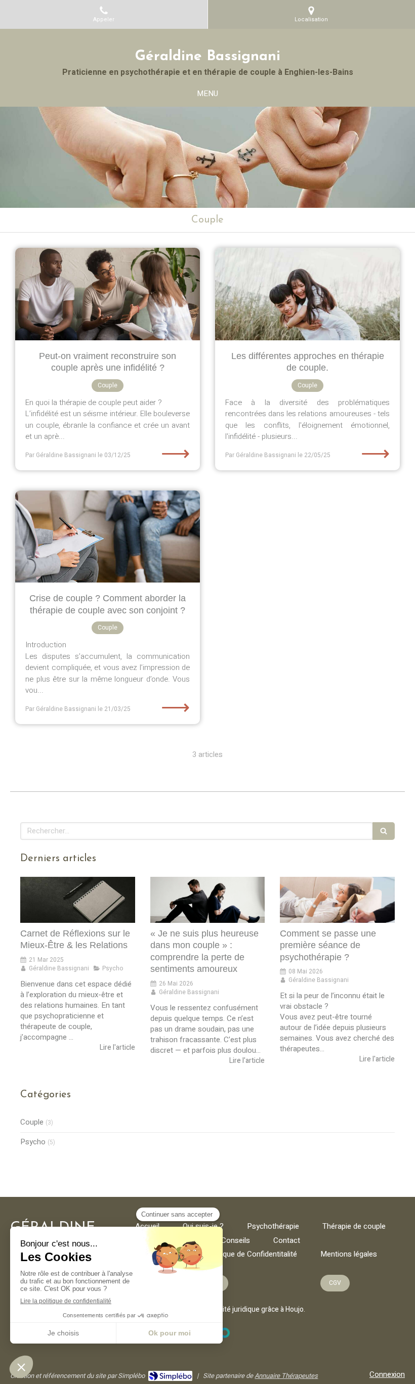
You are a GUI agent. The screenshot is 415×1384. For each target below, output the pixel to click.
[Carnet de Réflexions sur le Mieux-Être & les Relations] (77, 900)
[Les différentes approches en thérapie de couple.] (307, 294)
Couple (32, 1122)
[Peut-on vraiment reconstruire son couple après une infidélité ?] (107, 294)
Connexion (387, 1374)
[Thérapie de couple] (107, 536)
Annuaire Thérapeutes (286, 1375)
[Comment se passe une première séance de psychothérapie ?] (337, 900)
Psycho (33, 1142)
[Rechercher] (383, 831)
